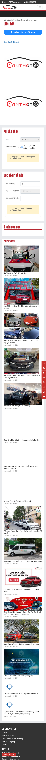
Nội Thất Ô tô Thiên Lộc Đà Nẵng (15, 273)
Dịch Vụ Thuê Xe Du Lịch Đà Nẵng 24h (17, 501)
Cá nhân (25, 147)
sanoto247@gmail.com (12, 2)
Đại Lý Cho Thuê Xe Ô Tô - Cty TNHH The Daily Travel (23, 561)
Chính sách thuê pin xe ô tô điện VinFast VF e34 (21, 705)
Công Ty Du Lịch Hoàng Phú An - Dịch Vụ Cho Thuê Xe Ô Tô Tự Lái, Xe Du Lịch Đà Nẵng (22, 613)
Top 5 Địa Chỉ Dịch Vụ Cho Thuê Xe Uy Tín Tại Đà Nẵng (21, 590)
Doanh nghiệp (32, 147)
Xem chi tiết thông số (11, 42)
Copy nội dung (10, 754)
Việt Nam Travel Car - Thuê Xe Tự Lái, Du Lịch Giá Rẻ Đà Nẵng (23, 532)
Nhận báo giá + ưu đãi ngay (23, 32)
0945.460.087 (30, 2)
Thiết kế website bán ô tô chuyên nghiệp (18, 676)
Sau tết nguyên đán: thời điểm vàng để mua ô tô (21, 644)
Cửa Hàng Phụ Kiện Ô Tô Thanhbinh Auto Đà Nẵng (22, 440)
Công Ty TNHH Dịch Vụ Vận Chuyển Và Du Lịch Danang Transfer (21, 467)
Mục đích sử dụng (13, 146)
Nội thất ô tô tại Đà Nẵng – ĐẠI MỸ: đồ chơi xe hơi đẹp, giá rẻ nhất (21, 341)
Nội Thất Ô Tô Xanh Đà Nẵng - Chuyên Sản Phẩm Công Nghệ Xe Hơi (22, 376)
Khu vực (9, 139)
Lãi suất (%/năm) (13, 198)
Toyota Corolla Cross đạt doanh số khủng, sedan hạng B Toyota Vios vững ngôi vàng (21, 736)
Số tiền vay (10, 183)
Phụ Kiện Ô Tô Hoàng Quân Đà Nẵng (17, 406)
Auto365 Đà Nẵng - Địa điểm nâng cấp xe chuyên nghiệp (22, 307)
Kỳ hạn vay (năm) (13, 191)
